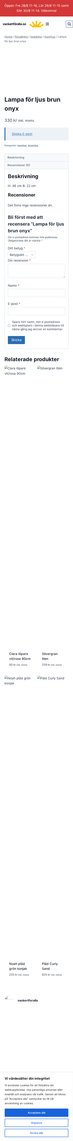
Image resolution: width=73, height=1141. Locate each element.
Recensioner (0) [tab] (18, 165)
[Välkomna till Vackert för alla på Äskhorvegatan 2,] (14, 1054)
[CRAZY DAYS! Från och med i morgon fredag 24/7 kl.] (58, 1015)
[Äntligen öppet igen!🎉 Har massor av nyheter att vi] (58, 1067)
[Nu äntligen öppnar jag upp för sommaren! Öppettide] (36, 1041)
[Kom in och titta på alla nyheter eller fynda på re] (36, 1067)
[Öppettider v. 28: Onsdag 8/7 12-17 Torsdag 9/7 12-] (58, 1028)
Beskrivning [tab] (15, 157)
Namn (13, 285)
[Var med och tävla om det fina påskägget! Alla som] (58, 1054)
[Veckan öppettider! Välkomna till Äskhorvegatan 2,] (36, 1028)
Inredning (33, 145)
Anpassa (36, 1122)
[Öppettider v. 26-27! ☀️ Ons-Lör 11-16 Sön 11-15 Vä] (14, 1041)
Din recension (19, 260)
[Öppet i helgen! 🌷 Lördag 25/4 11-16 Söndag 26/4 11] (36, 1054)
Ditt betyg (16, 248)
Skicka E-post (22, 134)
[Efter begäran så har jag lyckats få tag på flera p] (14, 1028)
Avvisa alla (36, 1132)
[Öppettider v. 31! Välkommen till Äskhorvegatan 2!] (36, 1015)
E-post (14, 304)
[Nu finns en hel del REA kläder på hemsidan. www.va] (14, 1067)
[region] (36, 1106)
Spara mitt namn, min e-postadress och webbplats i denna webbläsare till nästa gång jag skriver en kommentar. (38, 325)
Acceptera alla (36, 1112)
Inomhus (22, 145)
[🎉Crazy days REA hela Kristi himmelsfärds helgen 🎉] (58, 1041)
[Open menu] (47, 24)
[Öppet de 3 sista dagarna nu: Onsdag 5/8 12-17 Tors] (14, 1015)
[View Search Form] (69, 24)
